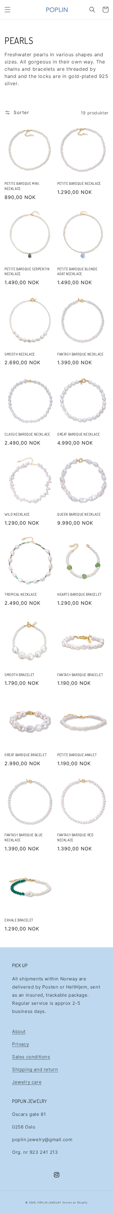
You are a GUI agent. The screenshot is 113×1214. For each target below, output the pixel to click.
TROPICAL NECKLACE (21, 594)
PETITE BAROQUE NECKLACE (79, 183)
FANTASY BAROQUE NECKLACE (80, 354)
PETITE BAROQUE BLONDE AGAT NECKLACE (77, 271)
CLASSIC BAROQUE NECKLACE (27, 434)
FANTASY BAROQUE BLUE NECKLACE (24, 837)
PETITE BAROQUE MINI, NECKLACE (22, 186)
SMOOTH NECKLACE (20, 354)
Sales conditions (31, 1057)
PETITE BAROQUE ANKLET (77, 755)
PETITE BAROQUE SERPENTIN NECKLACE (27, 271)
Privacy (20, 1044)
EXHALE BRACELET (19, 920)
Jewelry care (27, 1082)
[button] (7, 9)
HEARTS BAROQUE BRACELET (79, 594)
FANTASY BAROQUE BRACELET (80, 674)
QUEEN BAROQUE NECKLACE (79, 514)
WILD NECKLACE (17, 514)
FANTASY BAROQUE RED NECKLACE (75, 837)
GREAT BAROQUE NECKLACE (78, 434)
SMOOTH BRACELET (20, 674)
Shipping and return (35, 1069)
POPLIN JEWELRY (49, 1202)
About (19, 1031)
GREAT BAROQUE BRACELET (26, 755)
